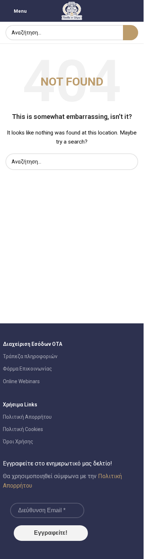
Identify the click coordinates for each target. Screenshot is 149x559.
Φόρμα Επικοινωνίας (27, 369)
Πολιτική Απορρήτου (27, 417)
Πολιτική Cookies (23, 429)
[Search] (130, 32)
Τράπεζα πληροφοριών (30, 356)
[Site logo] (71, 10)
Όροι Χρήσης (18, 441)
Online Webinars (21, 381)
